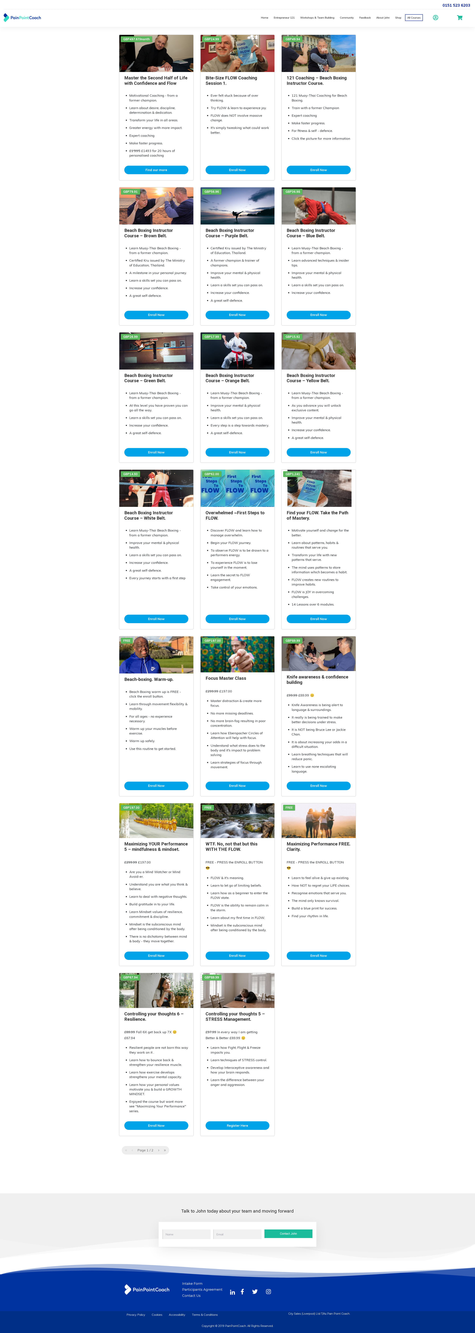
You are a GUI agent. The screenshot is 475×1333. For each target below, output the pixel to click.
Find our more (156, 170)
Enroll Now (237, 170)
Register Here (237, 1125)
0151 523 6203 (456, 5)
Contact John (288, 1233)
